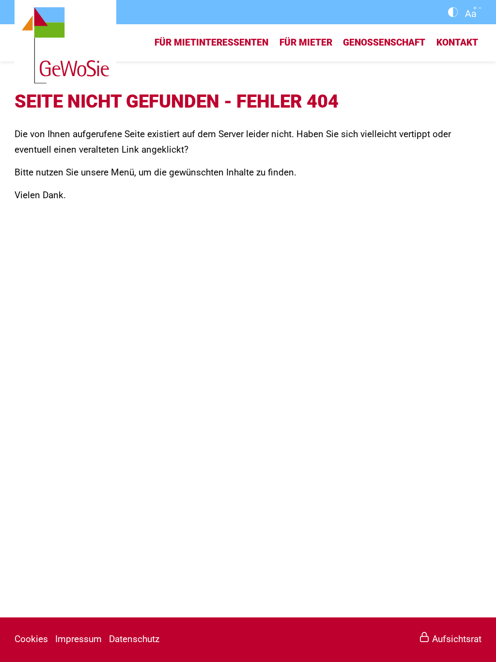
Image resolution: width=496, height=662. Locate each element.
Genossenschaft (384, 42)
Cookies (31, 639)
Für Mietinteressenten (211, 42)
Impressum (78, 639)
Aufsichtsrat (456, 639)
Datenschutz (134, 639)
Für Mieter (305, 42)
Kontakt (457, 42)
